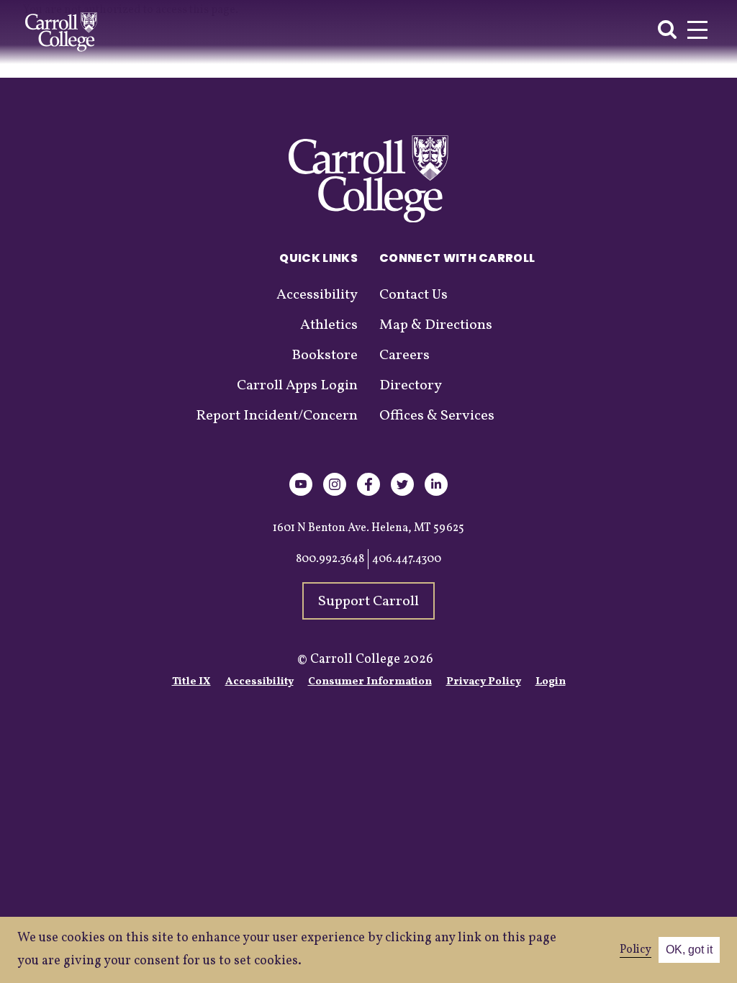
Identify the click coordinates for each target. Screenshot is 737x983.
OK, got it (689, 949)
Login (550, 681)
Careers (404, 355)
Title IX (191, 681)
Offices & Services (436, 416)
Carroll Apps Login (297, 386)
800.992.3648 (330, 559)
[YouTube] (300, 493)
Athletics (329, 325)
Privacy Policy (483, 681)
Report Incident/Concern (277, 416)
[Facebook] (368, 493)
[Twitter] (402, 493)
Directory (410, 386)
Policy (635, 950)
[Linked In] (436, 493)
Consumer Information (370, 681)
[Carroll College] (61, 32)
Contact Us (413, 295)
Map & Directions (435, 325)
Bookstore (324, 355)
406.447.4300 (406, 559)
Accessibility (317, 295)
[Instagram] (334, 493)
